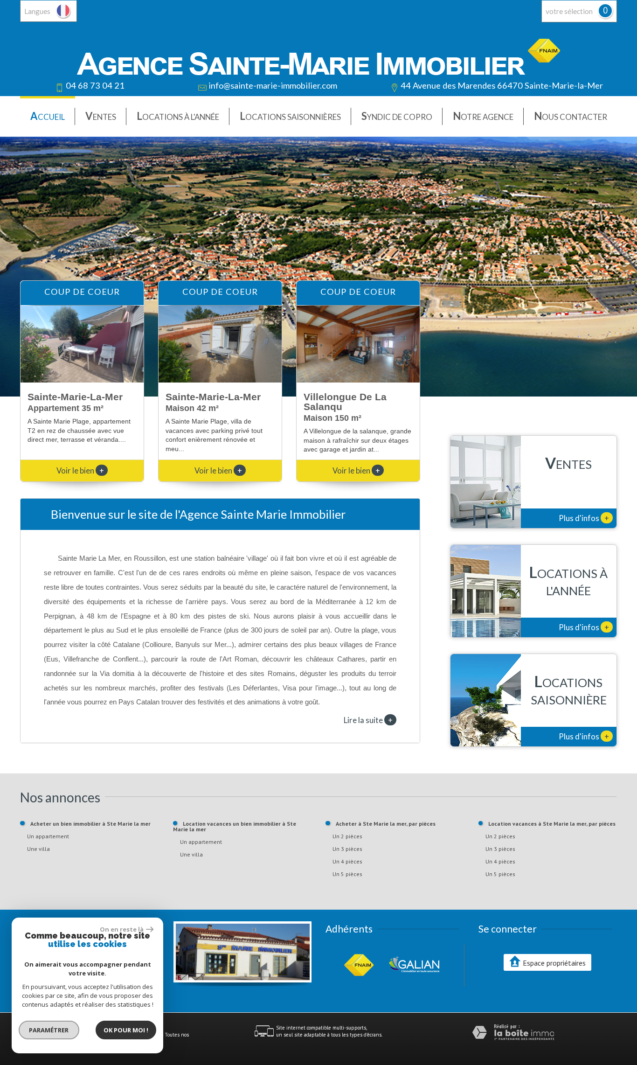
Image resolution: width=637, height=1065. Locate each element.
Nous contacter (570, 116)
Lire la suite (368, 719)
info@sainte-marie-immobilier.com (272, 85)
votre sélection (569, 11)
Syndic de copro (396, 116)
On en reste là (122, 929)
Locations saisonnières (290, 116)
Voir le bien (80, 470)
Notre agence (483, 116)
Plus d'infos (584, 517)
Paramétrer (49, 1030)
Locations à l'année (178, 116)
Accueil (47, 116)
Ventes (100, 116)
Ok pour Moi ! (126, 1030)
